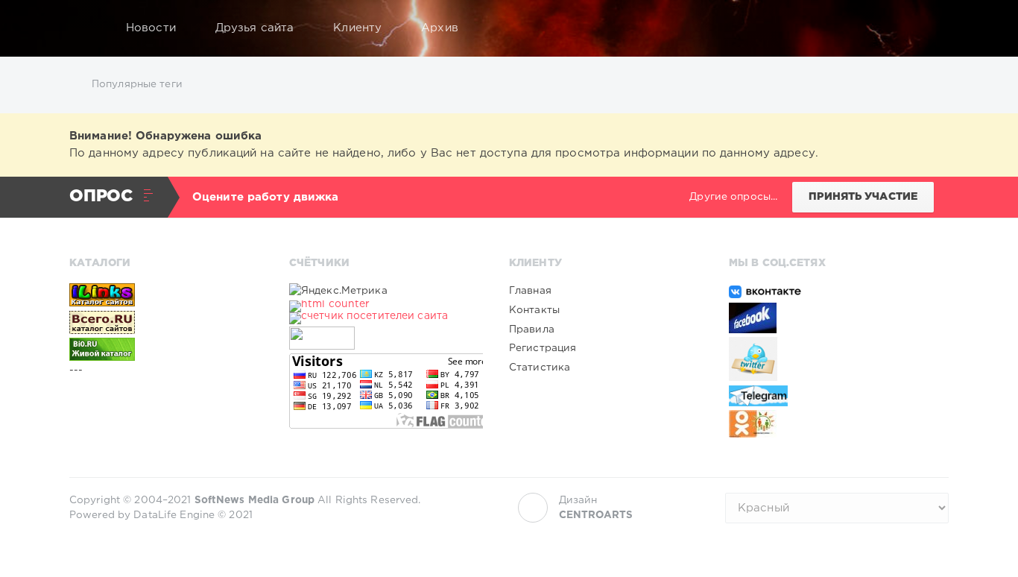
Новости (151, 28)
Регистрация (542, 348)
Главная (530, 290)
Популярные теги (137, 84)
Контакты (534, 310)
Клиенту (357, 28)
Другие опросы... (733, 196)
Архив (439, 28)
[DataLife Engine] (85, 28)
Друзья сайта (254, 28)
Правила (531, 329)
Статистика (539, 367)
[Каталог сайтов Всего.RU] (166, 322)
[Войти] (928, 28)
